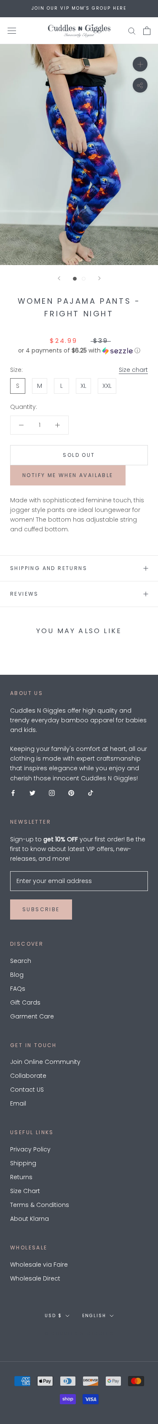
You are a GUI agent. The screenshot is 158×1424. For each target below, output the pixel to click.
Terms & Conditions (39, 1205)
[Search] (132, 30)
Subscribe (41, 909)
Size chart (133, 370)
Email (18, 1103)
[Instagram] (52, 793)
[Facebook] (13, 793)
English (94, 1316)
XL (83, 386)
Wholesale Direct (35, 1278)
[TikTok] (91, 793)
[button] (79, 350)
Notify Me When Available (67, 475)
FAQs (17, 988)
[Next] (99, 278)
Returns (21, 1177)
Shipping (23, 1163)
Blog (17, 975)
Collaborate (28, 1075)
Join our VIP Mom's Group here (79, 8)
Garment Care (32, 1016)
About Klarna (29, 1219)
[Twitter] (32, 793)
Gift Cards (25, 1002)
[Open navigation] (12, 30)
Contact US (27, 1089)
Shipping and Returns (48, 568)
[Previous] (59, 278)
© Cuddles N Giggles (79, 1333)
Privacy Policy (30, 1149)
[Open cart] (146, 31)
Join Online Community (45, 1062)
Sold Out (79, 455)
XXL (107, 386)
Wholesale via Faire (39, 1264)
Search (20, 961)
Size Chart (25, 1191)
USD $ (53, 1316)
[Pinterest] (71, 793)
